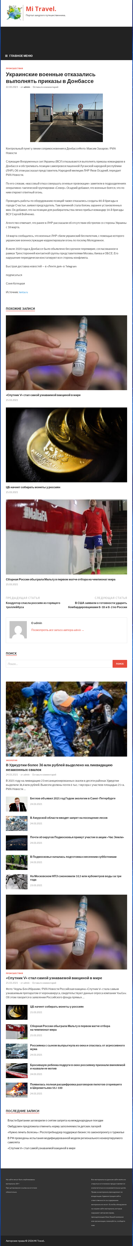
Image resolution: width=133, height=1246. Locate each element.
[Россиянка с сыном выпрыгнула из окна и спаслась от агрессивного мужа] (17, 1057)
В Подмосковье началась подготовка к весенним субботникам (73, 856)
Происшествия (14, 68)
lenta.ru (23, 292)
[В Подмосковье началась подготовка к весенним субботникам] (17, 868)
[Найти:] (66, 664)
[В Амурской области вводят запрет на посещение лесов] (17, 829)
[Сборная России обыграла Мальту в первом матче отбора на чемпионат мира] (66, 575)
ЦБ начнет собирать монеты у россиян (33, 487)
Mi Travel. (41, 9)
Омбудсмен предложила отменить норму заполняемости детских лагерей (54, 1126)
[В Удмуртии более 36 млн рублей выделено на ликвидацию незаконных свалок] (66, 757)
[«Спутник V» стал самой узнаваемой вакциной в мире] (66, 391)
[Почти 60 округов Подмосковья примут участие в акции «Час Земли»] (17, 849)
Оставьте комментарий (45, 87)
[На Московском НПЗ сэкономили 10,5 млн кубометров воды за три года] (17, 888)
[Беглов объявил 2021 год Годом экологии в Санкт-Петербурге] (17, 810)
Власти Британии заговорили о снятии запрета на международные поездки (55, 1120)
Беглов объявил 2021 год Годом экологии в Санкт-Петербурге (73, 798)
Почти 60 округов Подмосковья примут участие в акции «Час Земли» (77, 837)
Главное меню (21, 55)
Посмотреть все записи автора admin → (57, 629)
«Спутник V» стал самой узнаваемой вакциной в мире (43, 395)
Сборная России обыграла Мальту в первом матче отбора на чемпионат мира (60, 579)
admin (27, 87)
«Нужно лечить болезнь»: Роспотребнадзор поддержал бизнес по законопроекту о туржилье (66, 1132)
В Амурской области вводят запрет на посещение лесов (69, 817)
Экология (11, 760)
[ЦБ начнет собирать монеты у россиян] (66, 483)
